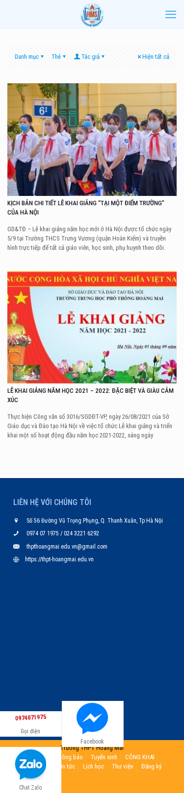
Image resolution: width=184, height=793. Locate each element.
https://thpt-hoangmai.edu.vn (59, 559)
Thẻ (56, 56)
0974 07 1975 (43, 533)
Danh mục (27, 56)
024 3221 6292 (80, 533)
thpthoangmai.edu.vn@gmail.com (66, 546)
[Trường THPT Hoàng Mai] (92, 14)
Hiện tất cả (155, 56)
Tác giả (90, 56)
